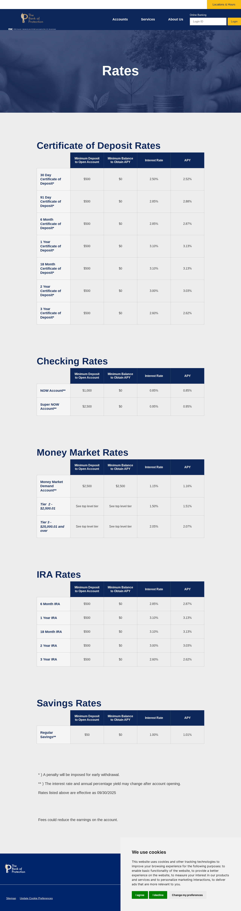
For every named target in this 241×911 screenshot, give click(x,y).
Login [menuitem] (234, 21)
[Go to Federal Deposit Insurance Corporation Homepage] (32, 29)
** (55, 409)
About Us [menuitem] (175, 19)
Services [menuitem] (148, 19)
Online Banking (198, 15)
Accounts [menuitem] (120, 19)
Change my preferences (187, 895)
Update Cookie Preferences (36, 898)
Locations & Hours (224, 4)
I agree (140, 895)
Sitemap (11, 898)
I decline (158, 895)
